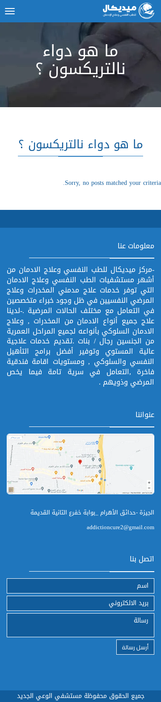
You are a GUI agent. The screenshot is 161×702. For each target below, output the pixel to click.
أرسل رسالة (135, 647)
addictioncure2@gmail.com (120, 527)
